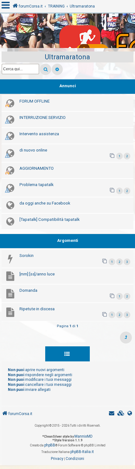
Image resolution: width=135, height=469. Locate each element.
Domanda (28, 290)
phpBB (49, 445)
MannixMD (83, 436)
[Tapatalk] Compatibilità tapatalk (49, 219)
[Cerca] (45, 69)
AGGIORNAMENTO (36, 168)
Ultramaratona (67, 57)
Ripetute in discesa (37, 308)
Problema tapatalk (36, 184)
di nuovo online (33, 150)
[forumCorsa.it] (67, 32)
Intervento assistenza (39, 133)
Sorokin (26, 255)
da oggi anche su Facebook (44, 203)
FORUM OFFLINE (34, 101)
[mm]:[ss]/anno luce (37, 274)
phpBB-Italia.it (82, 452)
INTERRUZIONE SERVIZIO (42, 117)
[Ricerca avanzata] (57, 69)
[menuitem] (120, 414)
